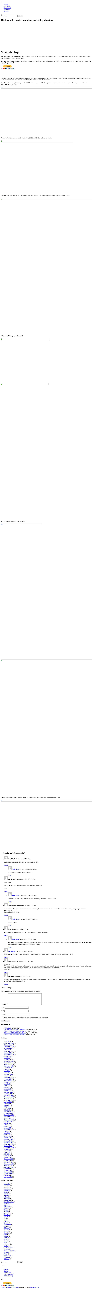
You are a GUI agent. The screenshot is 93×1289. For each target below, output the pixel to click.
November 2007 (9, 1164)
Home (6, 4)
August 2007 (8, 1168)
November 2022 (9, 1051)
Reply (6, 865)
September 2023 (9, 1046)
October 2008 (8, 1146)
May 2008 (7, 1154)
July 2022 (7, 1058)
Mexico (6, 1228)
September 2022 (9, 1054)
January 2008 (8, 1160)
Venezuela (7, 1257)
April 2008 (7, 1155)
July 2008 (7, 1151)
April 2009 (7, 1136)
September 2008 (9, 1147)
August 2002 (8, 1170)
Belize (6, 1192)
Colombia (7, 1198)
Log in (6, 1271)
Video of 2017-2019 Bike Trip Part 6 (15, 1029)
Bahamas (7, 1190)
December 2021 (9, 1061)
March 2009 (7, 1137)
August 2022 (8, 1056)
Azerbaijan (7, 1189)
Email (2, 1011)
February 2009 (8, 1139)
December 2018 (9, 1095)
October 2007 (8, 1165)
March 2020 (7, 1090)
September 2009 (9, 1129)
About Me (7, 6)
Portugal (6, 1237)
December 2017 (9, 1115)
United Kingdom (9, 1251)
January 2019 (8, 1093)
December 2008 (9, 1142)
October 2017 (8, 1118)
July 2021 (7, 1069)
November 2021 (9, 1062)
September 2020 (9, 1080)
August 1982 (8, 1177)
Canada (6, 1195)
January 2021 (8, 1076)
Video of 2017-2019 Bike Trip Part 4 (15, 1033)
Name (2, 1007)
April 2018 (7, 1108)
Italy (5, 1218)
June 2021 (7, 1071)
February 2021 (8, 1074)
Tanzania (7, 1244)
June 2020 (7, 1085)
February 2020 (8, 1092)
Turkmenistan (8, 1247)
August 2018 (8, 1102)
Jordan (6, 1221)
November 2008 (9, 1144)
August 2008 (8, 1149)
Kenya (6, 1223)
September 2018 (9, 1100)
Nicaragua (7, 1229)
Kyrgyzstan (7, 1224)
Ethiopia (6, 1208)
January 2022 (8, 1059)
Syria (5, 1242)
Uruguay (6, 1252)
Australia (7, 1185)
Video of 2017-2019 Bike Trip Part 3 (15, 1034)
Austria (6, 1187)
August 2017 (8, 1121)
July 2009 (7, 1131)
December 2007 (9, 1162)
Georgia (6, 1211)
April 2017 (7, 1128)
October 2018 (8, 1098)
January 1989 (8, 1173)
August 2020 (8, 1082)
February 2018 (8, 1111)
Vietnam (6, 1259)
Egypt (6, 1205)
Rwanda (6, 1239)
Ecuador (6, 1203)
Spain (6, 1241)
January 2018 (8, 1113)
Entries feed (7, 1272)
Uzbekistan (7, 1255)
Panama (6, 1231)
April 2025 (7, 1041)
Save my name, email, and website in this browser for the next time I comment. (25, 1017)
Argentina (7, 1184)
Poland (6, 1236)
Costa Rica (7, 1200)
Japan (6, 1220)
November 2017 (9, 1116)
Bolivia (6, 1193)
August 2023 (8, 1048)
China (6, 1197)
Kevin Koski (15, 869)
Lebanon (6, 1226)
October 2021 (8, 1064)
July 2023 (7, 1049)
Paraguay (7, 1233)
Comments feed (8, 1274)
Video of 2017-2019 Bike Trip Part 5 (15, 1031)
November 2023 (9, 1043)
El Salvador (7, 1206)
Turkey (6, 1246)
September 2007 (9, 1167)
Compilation (7, 1028)
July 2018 (7, 1103)
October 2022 (8, 1053)
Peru (5, 1234)
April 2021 (7, 1072)
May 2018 (7, 1107)
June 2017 (7, 1124)
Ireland (6, 1216)
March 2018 (7, 1110)
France (6, 1210)
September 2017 (9, 1120)
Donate (6, 11)
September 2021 (9, 1066)
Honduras (7, 1215)
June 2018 (7, 1105)
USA (5, 1254)
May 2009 (7, 1134)
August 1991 (8, 1172)
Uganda (6, 1249)
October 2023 (8, 1045)
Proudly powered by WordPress (10, 1287)
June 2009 (7, 1133)
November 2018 (9, 1097)
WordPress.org (8, 1276)
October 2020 (8, 1079)
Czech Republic (9, 1202)
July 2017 (7, 1123)
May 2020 (7, 1087)
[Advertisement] (46, 35)
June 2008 (7, 1152)
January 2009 (8, 1141)
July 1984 (7, 1175)
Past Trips (7, 9)
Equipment (7, 8)
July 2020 (7, 1084)
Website (3, 1014)
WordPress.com (34, 1287)
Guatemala (7, 1213)
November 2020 (9, 1077)
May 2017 (7, 1126)
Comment (4, 1004)
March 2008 (7, 1157)
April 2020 (7, 1089)
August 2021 (8, 1067)
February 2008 (8, 1159)
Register (6, 1269)
